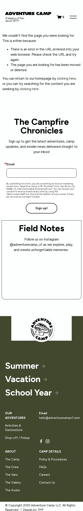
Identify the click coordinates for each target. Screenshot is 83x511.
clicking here (66, 78)
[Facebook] (41, 441)
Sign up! (41, 208)
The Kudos (12, 490)
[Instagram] (48, 441)
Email (10, 164)
